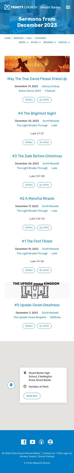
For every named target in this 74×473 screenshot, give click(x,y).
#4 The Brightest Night (37, 113)
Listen (45, 100)
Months (62, 42)
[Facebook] (23, 442)
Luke (54, 125)
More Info (31, 396)
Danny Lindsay (50, 86)
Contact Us (49, 453)
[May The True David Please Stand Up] (37, 69)
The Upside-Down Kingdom (30, 317)
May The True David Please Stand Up (37, 79)
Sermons (18, 38)
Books (34, 42)
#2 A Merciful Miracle (37, 198)
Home (7, 38)
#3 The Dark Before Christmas (37, 156)
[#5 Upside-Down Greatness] (37, 296)
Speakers (48, 42)
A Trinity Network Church (37, 463)
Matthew (55, 317)
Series (22, 42)
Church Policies (46, 456)
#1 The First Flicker (37, 241)
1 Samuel (50, 90)
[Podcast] (41, 442)
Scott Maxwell (51, 120)
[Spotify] (50, 442)
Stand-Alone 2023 (30, 90)
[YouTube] (32, 442)
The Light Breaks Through (32, 125)
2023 (29, 38)
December (40, 38)
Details (28, 100)
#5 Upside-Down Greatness (37, 305)
